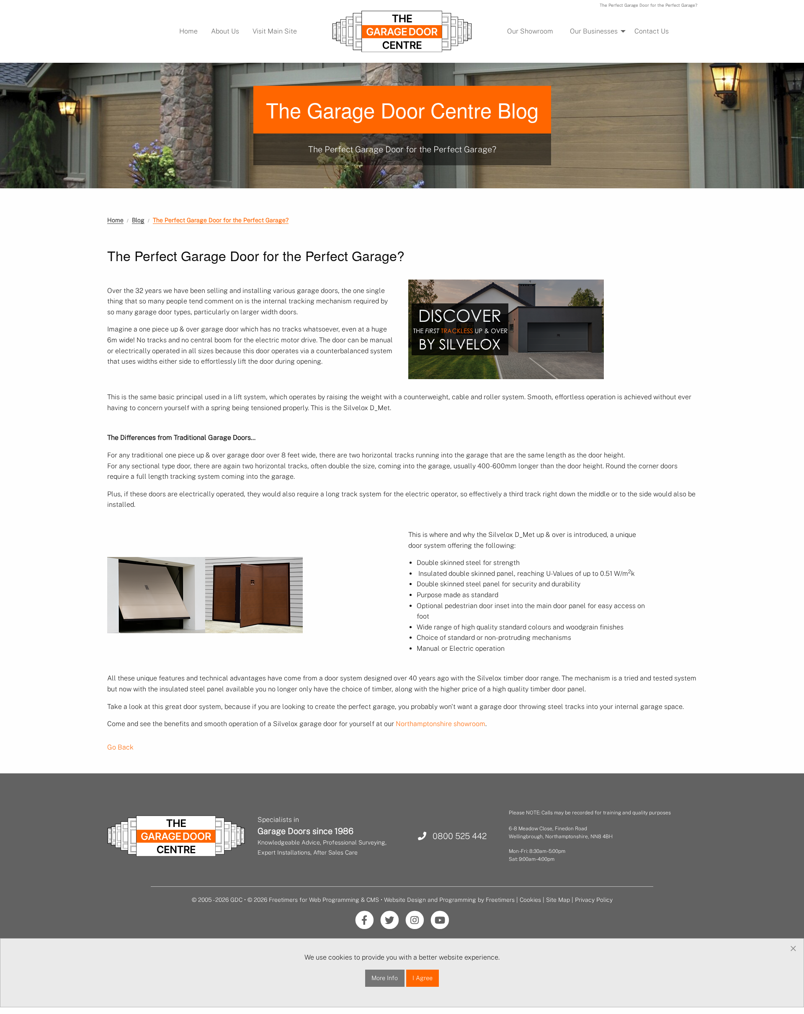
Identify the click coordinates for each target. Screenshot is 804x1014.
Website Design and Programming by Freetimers (449, 899)
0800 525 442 (456, 836)
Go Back (120, 747)
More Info (384, 977)
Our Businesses (594, 31)
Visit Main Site (275, 31)
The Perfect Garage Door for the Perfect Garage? (221, 220)
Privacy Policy (594, 899)
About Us (225, 31)
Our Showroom (530, 31)
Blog (138, 220)
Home (188, 31)
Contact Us (651, 31)
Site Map (558, 899)
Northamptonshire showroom (440, 724)
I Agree (422, 977)
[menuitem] (188, 31)
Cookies (530, 899)
